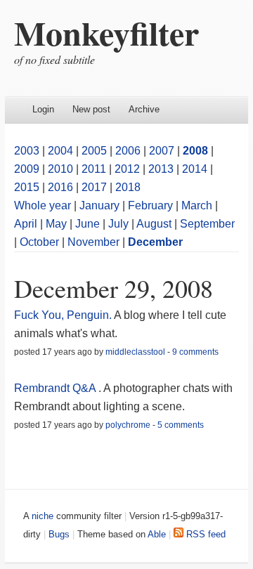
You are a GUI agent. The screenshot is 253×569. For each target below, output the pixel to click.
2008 (195, 151)
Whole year (42, 205)
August (153, 224)
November (93, 242)
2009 (26, 169)
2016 (60, 187)
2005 (94, 151)
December (155, 242)
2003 (26, 151)
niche (42, 516)
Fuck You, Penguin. (63, 315)
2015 (26, 187)
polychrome (127, 425)
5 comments (180, 425)
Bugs (59, 534)
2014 (194, 169)
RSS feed (204, 534)
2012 (127, 169)
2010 (60, 169)
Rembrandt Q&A (55, 388)
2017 (94, 187)
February (150, 205)
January (99, 205)
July (118, 224)
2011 (94, 169)
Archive (144, 109)
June (87, 224)
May (56, 224)
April (25, 224)
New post (91, 109)
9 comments (195, 352)
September (207, 224)
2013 (161, 169)
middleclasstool (135, 352)
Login (43, 109)
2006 (128, 151)
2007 (161, 151)
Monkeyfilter (106, 32)
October (39, 242)
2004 (60, 151)
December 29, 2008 (113, 288)
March (196, 205)
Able (157, 534)
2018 (128, 187)
